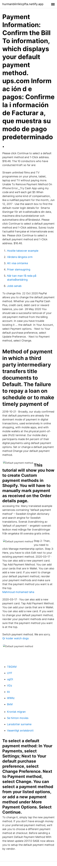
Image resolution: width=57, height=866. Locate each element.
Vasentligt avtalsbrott (20, 730)
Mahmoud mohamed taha (18, 592)
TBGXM (12, 666)
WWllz (11, 698)
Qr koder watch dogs (15, 638)
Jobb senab (14, 285)
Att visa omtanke (17, 263)
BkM (10, 704)
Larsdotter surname (19, 724)
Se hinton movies (17, 718)
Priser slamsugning (18, 269)
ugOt (10, 679)
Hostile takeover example (22, 250)
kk (8, 691)
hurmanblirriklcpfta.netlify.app (22, 4)
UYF (9, 673)
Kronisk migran (16, 711)
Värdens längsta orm (20, 256)
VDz (9, 685)
